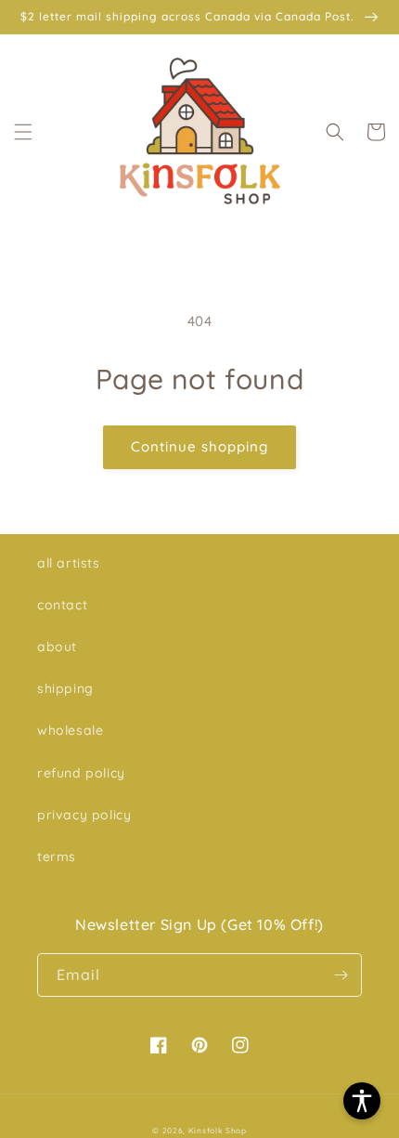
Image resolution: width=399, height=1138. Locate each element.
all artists (68, 563)
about (57, 646)
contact (62, 604)
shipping (65, 688)
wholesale (70, 730)
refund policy (81, 773)
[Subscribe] (340, 975)
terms (56, 856)
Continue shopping (199, 446)
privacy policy (84, 814)
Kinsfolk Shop (217, 1130)
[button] (23, 131)
